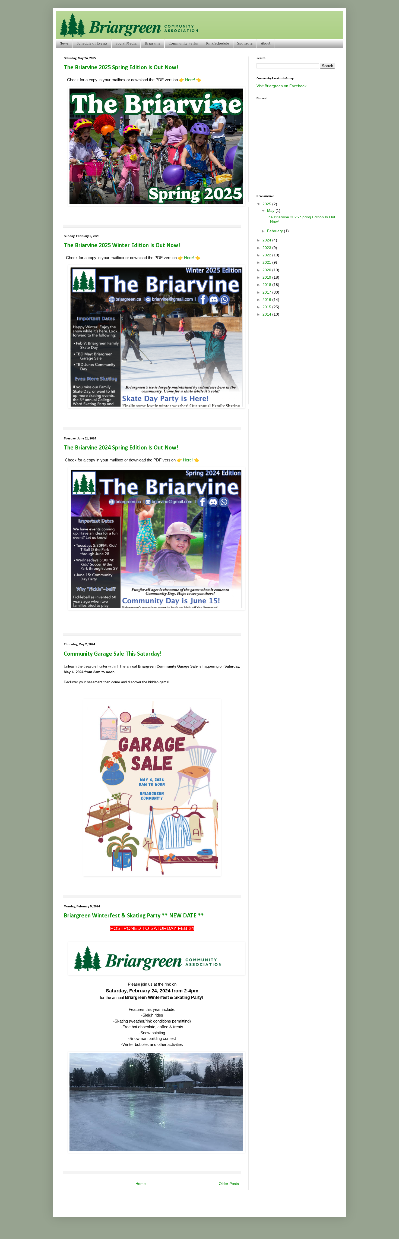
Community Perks (183, 43)
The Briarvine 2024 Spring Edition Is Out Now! (121, 448)
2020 (267, 270)
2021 (267, 262)
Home (140, 1183)
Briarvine (152, 43)
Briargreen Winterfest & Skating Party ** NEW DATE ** (134, 916)
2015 (267, 307)
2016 (267, 299)
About (265, 43)
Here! (190, 79)
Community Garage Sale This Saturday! (113, 654)
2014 (267, 314)
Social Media (126, 43)
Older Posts (229, 1183)
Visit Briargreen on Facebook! (282, 86)
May (271, 210)
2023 (267, 248)
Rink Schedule (217, 43)
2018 (267, 284)
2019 (267, 277)
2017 (267, 292)
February (275, 231)
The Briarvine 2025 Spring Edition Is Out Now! (121, 68)
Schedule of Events (92, 43)
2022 (267, 255)
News (64, 43)
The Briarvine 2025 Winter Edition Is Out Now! (122, 246)
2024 (267, 240)
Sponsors (245, 43)
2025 (267, 204)
